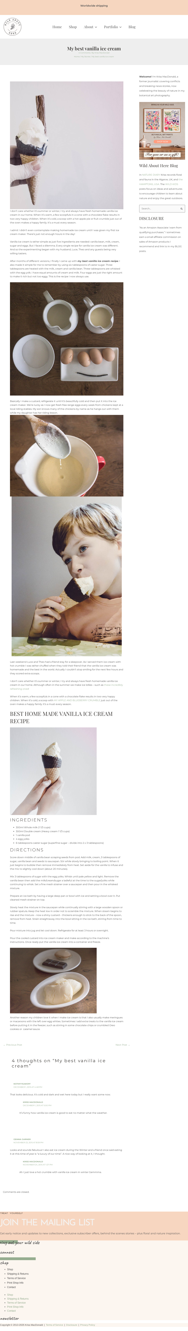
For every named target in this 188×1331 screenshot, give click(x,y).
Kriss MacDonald (33, 1102)
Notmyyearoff (22, 1084)
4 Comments (84, 53)
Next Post (123, 1045)
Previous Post (12, 1045)
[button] (95, 26)
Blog (132, 26)
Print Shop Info (15, 1282)
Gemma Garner (22, 1139)
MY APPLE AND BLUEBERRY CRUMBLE (77, 700)
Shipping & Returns (17, 1273)
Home (57, 26)
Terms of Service (16, 1278)
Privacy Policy (88, 1325)
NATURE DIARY (151, 174)
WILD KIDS (171, 184)
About (88, 26)
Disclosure (71, 1325)
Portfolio (111, 26)
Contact (11, 1287)
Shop (73, 26)
